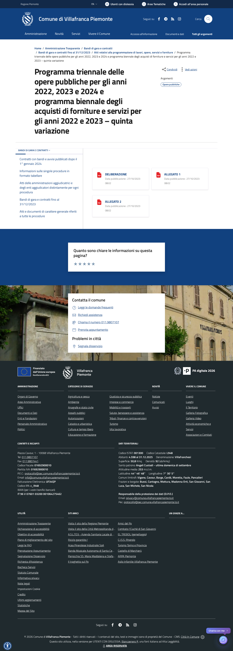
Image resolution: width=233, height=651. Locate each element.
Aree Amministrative (29, 402)
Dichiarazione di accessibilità (33, 529)
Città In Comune (190, 637)
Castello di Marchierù (130, 551)
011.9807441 (30, 461)
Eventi (189, 396)
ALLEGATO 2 (113, 201)
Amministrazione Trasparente (62, 48)
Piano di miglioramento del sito (35, 540)
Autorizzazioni (76, 418)
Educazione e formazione (82, 435)
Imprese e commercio (122, 402)
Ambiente (73, 402)
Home (37, 48)
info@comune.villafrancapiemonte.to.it (47, 477)
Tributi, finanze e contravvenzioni (128, 418)
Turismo (114, 424)
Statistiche (24, 605)
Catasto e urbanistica (80, 424)
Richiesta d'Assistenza (30, 562)
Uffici (20, 407)
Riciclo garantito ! (78, 540)
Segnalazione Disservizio (31, 556)
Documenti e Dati (27, 413)
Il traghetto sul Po (78, 562)
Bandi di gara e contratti (98, 48)
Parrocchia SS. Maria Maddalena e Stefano (92, 556)
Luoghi (189, 402)
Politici (21, 429)
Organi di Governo (28, 396)
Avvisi (155, 407)
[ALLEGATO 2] (99, 202)
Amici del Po (125, 523)
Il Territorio (192, 407)
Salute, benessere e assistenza (127, 413)
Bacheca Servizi (26, 567)
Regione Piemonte (30, 4)
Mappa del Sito (26, 611)
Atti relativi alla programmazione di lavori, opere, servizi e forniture (133, 52)
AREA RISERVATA (116, 646)
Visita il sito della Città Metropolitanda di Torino (94, 529)
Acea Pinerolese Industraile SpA (86, 545)
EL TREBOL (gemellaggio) (132, 534)
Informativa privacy (28, 578)
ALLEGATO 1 (172, 174)
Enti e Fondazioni (27, 418)
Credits (21, 594)
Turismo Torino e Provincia (132, 545)
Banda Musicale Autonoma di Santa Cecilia (92, 551)
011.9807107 (30, 457)
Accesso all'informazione (143, 34)
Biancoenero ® (130, 641)
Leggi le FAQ (25, 545)
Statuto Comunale (28, 572)
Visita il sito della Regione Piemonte (88, 523)
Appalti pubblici (76, 413)
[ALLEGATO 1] (158, 174)
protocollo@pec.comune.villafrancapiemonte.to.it (52, 473)
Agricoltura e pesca (79, 396)
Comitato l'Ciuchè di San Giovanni (137, 529)
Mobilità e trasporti (120, 407)
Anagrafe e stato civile (80, 407)
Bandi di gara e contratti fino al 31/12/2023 (64, 52)
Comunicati (158, 402)
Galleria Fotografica (197, 413)
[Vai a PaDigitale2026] (194, 370)
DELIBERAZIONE (116, 174)
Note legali (24, 583)
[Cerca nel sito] (208, 19)
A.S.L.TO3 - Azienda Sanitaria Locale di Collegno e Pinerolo (101, 534)
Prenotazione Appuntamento (34, 551)
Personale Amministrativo (32, 424)
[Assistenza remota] (202, 637)
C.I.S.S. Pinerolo (126, 540)
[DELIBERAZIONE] (99, 174)
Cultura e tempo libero (80, 429)
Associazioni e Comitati (199, 435)
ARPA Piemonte (127, 556)
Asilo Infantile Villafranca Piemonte (138, 562)
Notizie (156, 396)
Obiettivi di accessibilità (31, 534)
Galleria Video (193, 418)
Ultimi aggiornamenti (29, 600)
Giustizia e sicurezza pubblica (126, 396)
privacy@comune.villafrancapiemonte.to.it (150, 498)
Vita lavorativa (118, 429)
